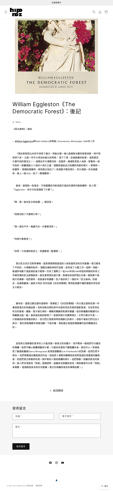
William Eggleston (24, 141)
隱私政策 (39, 486)
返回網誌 (58, 390)
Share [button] (18, 122)
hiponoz (15, 486)
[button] (6, 12)
